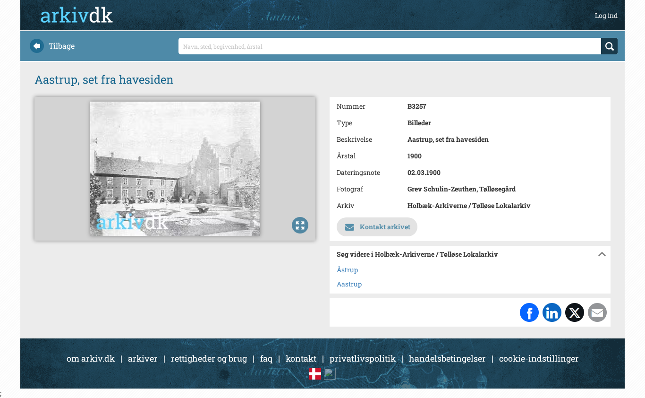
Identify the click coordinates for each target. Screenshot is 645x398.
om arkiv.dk (91, 358)
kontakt (301, 358)
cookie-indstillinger (539, 358)
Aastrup (349, 283)
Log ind (606, 15)
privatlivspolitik (363, 358)
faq (266, 358)
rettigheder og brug (209, 358)
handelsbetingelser (447, 358)
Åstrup (347, 269)
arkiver (143, 358)
